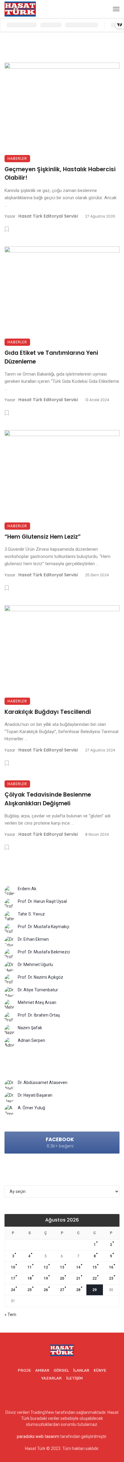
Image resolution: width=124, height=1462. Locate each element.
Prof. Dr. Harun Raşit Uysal (42, 901)
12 (46, 1267)
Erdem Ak (27, 888)
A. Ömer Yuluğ (31, 1107)
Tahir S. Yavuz (31, 914)
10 (13, 1267)
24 (13, 1290)
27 (62, 1290)
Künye (100, 1370)
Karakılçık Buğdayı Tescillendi (48, 712)
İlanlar (81, 1370)
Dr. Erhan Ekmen (33, 939)
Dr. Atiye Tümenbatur (38, 989)
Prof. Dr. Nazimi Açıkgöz (40, 977)
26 (46, 1290)
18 (29, 1278)
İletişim (74, 1378)
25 (29, 1290)
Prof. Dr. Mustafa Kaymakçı (43, 926)
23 (111, 1278)
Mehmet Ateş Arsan (37, 1002)
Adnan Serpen (31, 1040)
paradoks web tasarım (38, 1436)
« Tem (10, 1314)
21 (78, 1278)
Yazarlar (51, 1378)
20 (62, 1278)
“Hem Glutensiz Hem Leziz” (43, 537)
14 (78, 1267)
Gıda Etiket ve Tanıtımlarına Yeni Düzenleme (51, 357)
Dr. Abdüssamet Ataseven (42, 1082)
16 (111, 1267)
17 (13, 1278)
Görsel (61, 1370)
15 (94, 1267)
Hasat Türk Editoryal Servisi (48, 216)
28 (78, 1290)
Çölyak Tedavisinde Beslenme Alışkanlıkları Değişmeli (48, 799)
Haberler (17, 158)
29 (94, 1290)
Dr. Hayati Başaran (35, 1095)
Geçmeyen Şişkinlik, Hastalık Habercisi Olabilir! (60, 173)
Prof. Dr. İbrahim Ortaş (39, 1015)
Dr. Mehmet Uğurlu (35, 964)
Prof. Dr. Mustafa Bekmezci (44, 951)
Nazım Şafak (30, 1027)
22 (94, 1278)
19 (46, 1278)
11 (29, 1267)
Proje (24, 1370)
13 (62, 1267)
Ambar (42, 1370)
